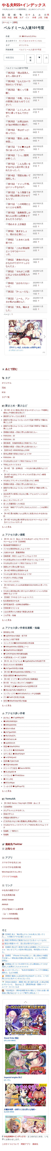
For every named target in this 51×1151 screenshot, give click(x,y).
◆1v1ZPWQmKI (9, 757)
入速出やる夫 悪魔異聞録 (14, 552)
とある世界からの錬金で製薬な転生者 (18, 612)
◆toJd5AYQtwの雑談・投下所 (15, 636)
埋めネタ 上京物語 (17, 224)
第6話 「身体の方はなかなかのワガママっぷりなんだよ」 (18, 263)
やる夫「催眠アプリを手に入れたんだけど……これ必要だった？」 (26, 508)
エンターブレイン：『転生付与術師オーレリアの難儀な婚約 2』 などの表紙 (25, 971)
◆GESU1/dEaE (9, 728)
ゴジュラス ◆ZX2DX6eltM (13, 750)
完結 (4, 387)
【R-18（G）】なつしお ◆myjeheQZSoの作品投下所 (24, 661)
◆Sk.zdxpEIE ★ (9, 772)
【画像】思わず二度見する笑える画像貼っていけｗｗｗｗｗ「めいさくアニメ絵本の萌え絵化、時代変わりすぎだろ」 (25, 949)
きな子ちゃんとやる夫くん (14, 810)
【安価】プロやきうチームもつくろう (18, 597)
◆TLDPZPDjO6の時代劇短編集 (15, 654)
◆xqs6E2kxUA (9, 743)
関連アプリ (25, 1144)
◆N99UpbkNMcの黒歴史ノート (16, 647)
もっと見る (6, 527)
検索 (30, 59)
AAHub (5, 904)
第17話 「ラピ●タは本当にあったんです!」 (18, 148)
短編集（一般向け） (11, 831)
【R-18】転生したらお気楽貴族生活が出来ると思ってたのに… (25, 586)
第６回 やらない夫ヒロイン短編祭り (18, 683)
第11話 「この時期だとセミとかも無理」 (18, 206)
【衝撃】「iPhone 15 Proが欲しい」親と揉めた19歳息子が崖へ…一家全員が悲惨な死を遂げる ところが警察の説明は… (25, 958)
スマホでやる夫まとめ (11, 862)
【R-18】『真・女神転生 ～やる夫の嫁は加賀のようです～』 (25, 469)
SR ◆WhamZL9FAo (27, 36)
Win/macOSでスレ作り (12, 872)
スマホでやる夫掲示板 (11, 867)
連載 (15, 17)
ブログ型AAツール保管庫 (12, 909)
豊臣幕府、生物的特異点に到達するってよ (20, 443)
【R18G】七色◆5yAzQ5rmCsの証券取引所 (20, 686)
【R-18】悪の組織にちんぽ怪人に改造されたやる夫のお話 (25, 514)
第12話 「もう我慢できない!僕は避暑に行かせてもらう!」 (18, 195)
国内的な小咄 (8, 632)
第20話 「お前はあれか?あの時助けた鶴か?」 (17, 123)
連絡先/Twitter (13, 844)
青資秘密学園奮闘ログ (12, 545)
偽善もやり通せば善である (14, 567)
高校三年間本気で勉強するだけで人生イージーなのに (25, 940)
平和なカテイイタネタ (12, 465)
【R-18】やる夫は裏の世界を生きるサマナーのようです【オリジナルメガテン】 (25, 521)
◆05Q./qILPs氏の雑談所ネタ (14, 690)
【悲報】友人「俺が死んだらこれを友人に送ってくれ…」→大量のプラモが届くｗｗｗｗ (23, 935)
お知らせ (10, 848)
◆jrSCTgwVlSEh (9, 732)
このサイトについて (10, 1144)
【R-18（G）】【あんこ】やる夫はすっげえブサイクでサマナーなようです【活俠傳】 (26, 540)
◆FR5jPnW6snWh (10, 765)
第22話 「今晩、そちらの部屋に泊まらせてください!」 (18, 101)
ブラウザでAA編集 (10, 876)
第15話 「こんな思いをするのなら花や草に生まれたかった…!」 (18, 167)
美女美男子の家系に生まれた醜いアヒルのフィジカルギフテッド (25, 495)
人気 (40, 17)
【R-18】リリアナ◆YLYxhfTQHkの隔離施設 (20, 679)
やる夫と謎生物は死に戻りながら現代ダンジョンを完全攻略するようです (25, 592)
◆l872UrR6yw (9, 783)
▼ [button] (39, 57)
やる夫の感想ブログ (10, 890)
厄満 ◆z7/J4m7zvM (11, 761)
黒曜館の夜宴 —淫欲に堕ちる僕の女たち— (20, 432)
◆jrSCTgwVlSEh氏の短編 (13, 668)
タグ (21, 17)
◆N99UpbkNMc (9, 725)
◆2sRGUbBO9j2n (10, 721)
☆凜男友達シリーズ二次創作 (14, 657)
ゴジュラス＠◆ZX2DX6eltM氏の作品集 (18, 643)
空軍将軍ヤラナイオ (11, 608)
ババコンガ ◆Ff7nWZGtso (13, 775)
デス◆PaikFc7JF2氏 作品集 (14, 697)
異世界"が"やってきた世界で (14, 416)
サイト (27, 16)
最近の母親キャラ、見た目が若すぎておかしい (23, 943)
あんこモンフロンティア (13, 500)
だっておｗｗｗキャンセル (30, 40)
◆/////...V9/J (8, 779)
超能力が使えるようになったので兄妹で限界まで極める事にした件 (25, 421)
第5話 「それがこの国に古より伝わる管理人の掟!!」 (18, 274)
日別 (4, 17)
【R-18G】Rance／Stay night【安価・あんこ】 (22, 803)
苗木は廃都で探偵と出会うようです (17, 454)
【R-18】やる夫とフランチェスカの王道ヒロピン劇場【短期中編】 (24, 475)
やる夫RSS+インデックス (24, 4)
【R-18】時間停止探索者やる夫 (15, 570)
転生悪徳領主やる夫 (11, 601)
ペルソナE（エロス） (11, 581)
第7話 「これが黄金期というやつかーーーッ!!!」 (17, 251)
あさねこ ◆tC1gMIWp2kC (13, 717)
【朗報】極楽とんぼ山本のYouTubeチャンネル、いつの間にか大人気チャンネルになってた (25, 977)
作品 (10, 17)
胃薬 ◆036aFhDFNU (11, 746)
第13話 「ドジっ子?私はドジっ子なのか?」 (17, 185)
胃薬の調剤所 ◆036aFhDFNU (15, 675)
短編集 (6, 834)
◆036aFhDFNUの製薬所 (13, 650)
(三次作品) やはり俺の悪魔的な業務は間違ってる (22, 821)
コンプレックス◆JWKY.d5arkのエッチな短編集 (22, 693)
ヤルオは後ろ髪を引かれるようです (17, 574)
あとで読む (11, 369)
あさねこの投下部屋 (11, 639)
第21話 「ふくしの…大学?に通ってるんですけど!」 (18, 113)
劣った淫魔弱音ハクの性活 (14, 504)
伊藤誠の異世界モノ (11, 817)
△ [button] (46, 57)
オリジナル (24, 45)
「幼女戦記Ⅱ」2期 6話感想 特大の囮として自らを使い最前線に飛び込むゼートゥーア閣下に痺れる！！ (25, 991)
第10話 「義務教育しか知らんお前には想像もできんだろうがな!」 (18, 215)
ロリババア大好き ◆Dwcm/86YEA (16, 768)
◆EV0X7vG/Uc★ (10, 739)
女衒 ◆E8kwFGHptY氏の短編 (15, 701)
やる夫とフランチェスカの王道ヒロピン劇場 (21, 480)
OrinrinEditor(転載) (10, 918)
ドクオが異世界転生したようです (16, 549)
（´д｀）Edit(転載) (10, 913)
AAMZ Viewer (8, 899)
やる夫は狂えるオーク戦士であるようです (20, 461)
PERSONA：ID (9, 436)
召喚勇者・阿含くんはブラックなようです (20, 556)
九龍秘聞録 (7, 807)
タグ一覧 (6, 397)
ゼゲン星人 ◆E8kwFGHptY (14, 754)
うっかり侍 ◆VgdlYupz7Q (13, 786)
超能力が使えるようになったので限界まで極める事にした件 (25, 489)
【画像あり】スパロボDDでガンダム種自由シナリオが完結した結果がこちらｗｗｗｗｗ (25, 965)
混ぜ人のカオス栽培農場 (13, 665)
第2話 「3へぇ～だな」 (19, 291)
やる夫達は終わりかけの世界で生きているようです (23, 560)
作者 (34, 17)
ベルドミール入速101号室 (30, 49)
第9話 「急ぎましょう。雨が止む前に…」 (16, 233)
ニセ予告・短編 (9, 615)
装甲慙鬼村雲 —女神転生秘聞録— (16, 604)
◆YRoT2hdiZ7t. (9, 736)
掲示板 (46, 16)
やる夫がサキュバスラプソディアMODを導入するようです (25, 826)
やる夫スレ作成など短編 (13, 578)
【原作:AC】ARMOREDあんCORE (16, 450)
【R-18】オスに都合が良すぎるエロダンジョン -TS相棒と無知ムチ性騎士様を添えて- (26, 411)
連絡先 (35, 1144)
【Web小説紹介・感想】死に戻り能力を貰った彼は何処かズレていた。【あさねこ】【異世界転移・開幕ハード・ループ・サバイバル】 (25, 984)
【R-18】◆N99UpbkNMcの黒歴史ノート (19, 672)
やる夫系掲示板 (8, 895)
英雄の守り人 (8, 814)
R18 (3, 392)
